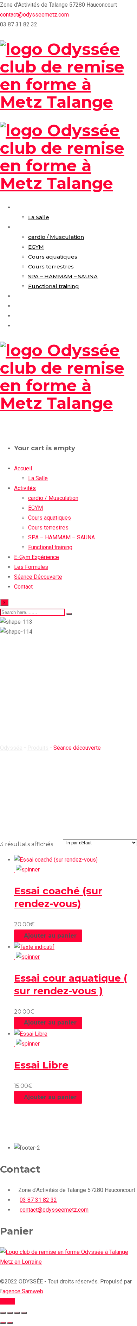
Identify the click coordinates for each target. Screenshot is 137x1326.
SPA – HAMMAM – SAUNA (63, 276)
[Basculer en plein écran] (10, 1313)
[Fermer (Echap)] (24, 1313)
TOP (9, 1301)
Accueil (24, 207)
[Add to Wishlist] (27, 869)
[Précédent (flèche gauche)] (3, 1323)
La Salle (38, 217)
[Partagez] (17, 1313)
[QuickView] (43, 869)
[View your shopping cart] (2, 427)
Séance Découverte (42, 315)
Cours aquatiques (52, 256)
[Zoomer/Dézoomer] (3, 1313)
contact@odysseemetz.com (34, 14)
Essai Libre (41, 1065)
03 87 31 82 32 (38, 1200)
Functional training (53, 286)
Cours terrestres (51, 266)
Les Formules (33, 306)
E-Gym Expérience (40, 296)
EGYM (36, 246)
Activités (26, 227)
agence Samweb (22, 1291)
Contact (25, 325)
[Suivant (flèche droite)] (10, 1323)
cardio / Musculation (56, 237)
